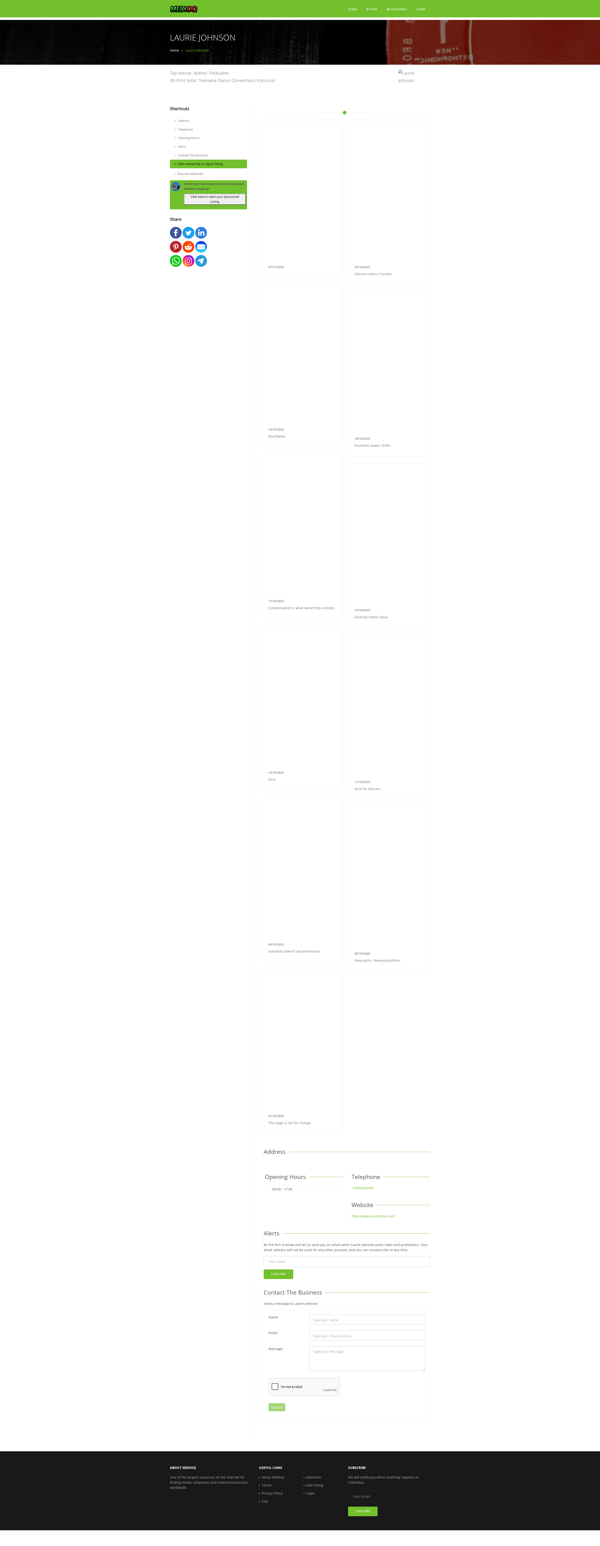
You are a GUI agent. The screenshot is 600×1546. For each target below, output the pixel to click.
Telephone (185, 129)
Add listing (314, 1485)
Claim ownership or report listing (200, 164)
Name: (274, 1317)
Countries (398, 9)
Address (183, 121)
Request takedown (190, 174)
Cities (372, 9)
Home (352, 9)
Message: (276, 1349)
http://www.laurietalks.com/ (373, 1216)
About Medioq (273, 1477)
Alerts (181, 146)
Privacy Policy (272, 1493)
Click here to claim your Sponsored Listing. (215, 199)
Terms (267, 1485)
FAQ (265, 1501)
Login (420, 9)
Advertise (313, 1477)
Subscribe (278, 1274)
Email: (273, 1333)
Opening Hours (188, 138)
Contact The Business (192, 155)
